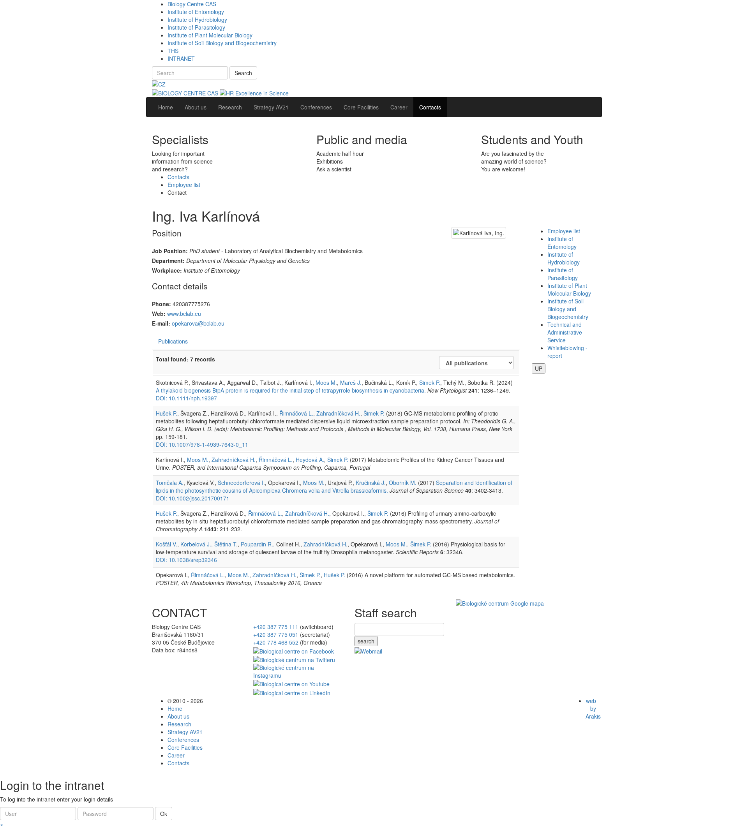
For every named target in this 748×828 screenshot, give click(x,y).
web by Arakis (593, 708)
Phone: (161, 304)
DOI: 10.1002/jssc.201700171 (192, 498)
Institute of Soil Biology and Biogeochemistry (222, 43)
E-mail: (161, 323)
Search (243, 73)
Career (176, 755)
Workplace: (167, 270)
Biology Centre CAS (192, 4)
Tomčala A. (169, 482)
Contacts (178, 177)
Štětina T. (226, 544)
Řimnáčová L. (296, 413)
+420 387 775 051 (275, 634)
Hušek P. (166, 413)
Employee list (184, 185)
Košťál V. (166, 544)
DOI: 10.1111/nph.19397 (186, 398)
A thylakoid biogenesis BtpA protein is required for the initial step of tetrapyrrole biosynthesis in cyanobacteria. (291, 390)
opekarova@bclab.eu (198, 323)
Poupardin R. (257, 544)
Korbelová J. (195, 544)
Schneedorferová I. (241, 482)
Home (175, 708)
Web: (159, 313)
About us (178, 716)
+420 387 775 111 (275, 627)
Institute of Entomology (196, 12)
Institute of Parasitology (196, 27)
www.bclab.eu (184, 313)
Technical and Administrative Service (564, 332)
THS (173, 51)
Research (179, 724)
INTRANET (181, 58)
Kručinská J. (371, 482)
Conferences (183, 739)
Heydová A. (310, 459)
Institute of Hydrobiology (197, 19)
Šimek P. (429, 382)
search (366, 641)
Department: (168, 260)
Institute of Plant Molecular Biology (210, 35)
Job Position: (170, 251)
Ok (163, 813)
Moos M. (326, 382)
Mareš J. (351, 382)
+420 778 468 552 (275, 642)
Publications (173, 341)
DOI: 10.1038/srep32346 (186, 560)
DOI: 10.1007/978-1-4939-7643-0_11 (202, 444)
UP (538, 368)
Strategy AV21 (185, 732)
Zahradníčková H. (338, 413)
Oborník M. (402, 482)
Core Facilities (185, 747)
